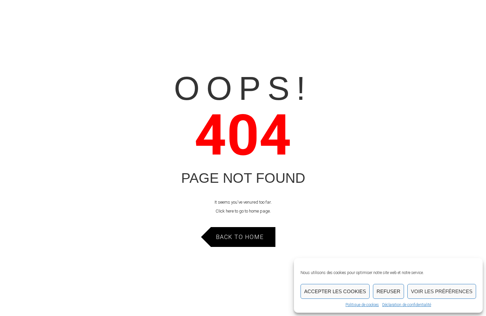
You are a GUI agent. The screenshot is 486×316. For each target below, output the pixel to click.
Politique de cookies (362, 304)
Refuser (388, 291)
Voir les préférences (441, 291)
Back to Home (240, 236)
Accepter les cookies (335, 291)
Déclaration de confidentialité (406, 304)
